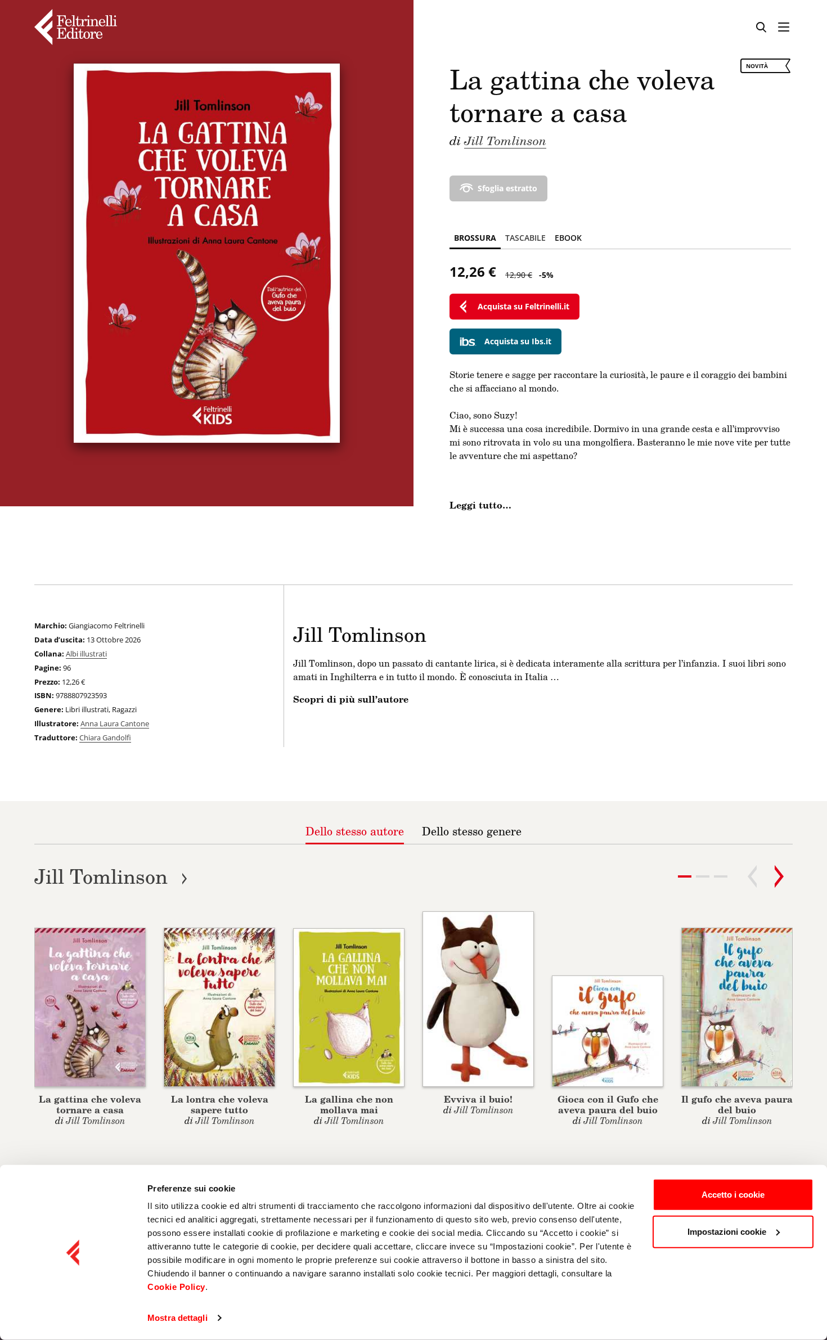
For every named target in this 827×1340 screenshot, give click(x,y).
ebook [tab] (568, 237)
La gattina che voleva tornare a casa (90, 1104)
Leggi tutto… (480, 505)
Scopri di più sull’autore (350, 699)
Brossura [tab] (475, 237)
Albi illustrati (86, 654)
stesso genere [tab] (472, 830)
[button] (702, 876)
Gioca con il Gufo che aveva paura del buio (608, 1104)
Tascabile (525, 237)
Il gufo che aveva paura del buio (737, 1104)
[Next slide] (779, 876)
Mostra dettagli (177, 1318)
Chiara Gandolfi (105, 737)
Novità (757, 66)
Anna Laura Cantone (114, 723)
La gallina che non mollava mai (349, 1104)
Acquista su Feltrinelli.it (523, 306)
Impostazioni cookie (726, 1231)
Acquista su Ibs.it (517, 341)
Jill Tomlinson (505, 140)
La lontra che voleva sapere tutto (219, 1104)
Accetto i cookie (733, 1194)
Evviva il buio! (478, 1099)
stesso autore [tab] (354, 830)
